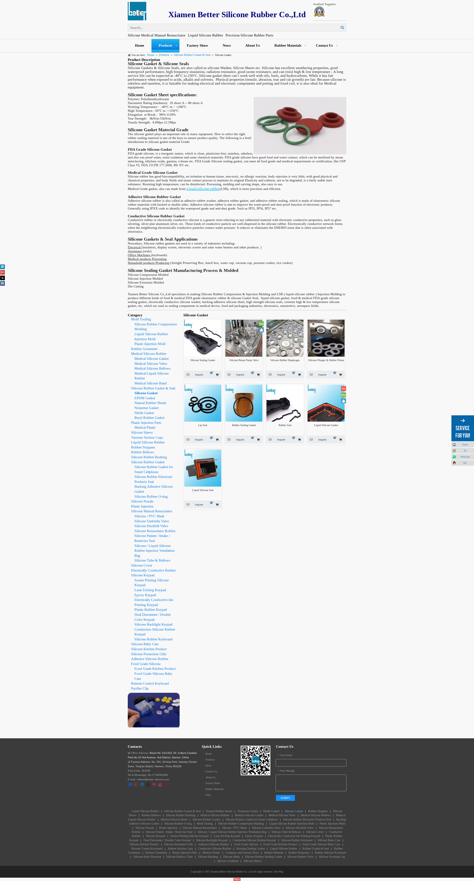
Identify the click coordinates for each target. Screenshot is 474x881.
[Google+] (136, 784)
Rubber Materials (287, 45)
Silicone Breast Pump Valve (243, 360)
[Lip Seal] (202, 402)
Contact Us (324, 45)
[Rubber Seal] (284, 402)
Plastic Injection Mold (150, 344)
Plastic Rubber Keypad (150, 610)
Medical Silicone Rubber (148, 354)
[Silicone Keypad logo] (137, 11)
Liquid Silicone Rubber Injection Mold (291, 823)
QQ (465, 463)
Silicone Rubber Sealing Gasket (263, 856)
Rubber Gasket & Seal (316, 848)
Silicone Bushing (208, 856)
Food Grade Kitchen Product (155, 669)
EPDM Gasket (144, 398)
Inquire (199, 374)
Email (465, 444)
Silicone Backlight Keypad (153, 624)
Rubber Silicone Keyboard (330, 852)
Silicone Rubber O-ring (151, 496)
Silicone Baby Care (144, 644)
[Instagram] (160, 784)
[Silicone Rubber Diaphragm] (284, 337)
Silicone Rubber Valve (300, 856)
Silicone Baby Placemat (147, 856)
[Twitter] (148, 784)
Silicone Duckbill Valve (151, 526)
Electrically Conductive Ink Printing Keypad (294, 836)
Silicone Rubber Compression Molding (241, 823)
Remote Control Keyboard (150, 683)
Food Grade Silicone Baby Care (321, 844)
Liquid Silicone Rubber (148, 442)
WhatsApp (465, 456)
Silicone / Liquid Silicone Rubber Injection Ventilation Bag (154, 550)
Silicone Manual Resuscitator (151, 511)
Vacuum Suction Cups (147, 437)
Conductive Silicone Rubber (214, 848)
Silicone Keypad (143, 575)
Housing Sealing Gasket (250, 848)
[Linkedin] (142, 784)
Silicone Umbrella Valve (151, 521)
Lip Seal (202, 425)
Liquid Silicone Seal (202, 490)
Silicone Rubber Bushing (149, 457)
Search (342, 27)
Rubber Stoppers (143, 447)
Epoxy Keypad (145, 595)
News (227, 45)
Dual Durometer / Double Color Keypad (167, 840)
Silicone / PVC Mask (149, 516)
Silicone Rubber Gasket (148, 462)
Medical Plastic (145, 427)
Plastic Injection (142, 506)
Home (139, 45)
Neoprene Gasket (146, 408)
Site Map (278, 871)
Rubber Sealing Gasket (244, 425)
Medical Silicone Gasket (151, 359)
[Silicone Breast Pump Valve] (243, 337)
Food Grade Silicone (146, 664)
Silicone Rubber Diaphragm (285, 360)
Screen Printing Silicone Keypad (189, 836)
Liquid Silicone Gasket (326, 425)
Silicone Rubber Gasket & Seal (153, 388)
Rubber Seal (285, 425)
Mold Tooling (141, 319)
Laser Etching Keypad (150, 590)
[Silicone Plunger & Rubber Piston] (326, 337)
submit (285, 797)
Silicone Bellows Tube (179, 856)
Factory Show (197, 45)
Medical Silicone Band (150, 383)
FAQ (208, 795)
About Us (252, 45)
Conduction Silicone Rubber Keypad (254, 840)
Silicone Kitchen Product (149, 649)
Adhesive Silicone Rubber (149, 659)
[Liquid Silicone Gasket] (326, 402)
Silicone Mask (231, 856)
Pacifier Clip (140, 688)
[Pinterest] (166, 784)
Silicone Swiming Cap (332, 856)
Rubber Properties (299, 852)
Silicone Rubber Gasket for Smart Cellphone (252, 819)
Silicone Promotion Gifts (148, 654)
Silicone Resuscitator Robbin (155, 531)
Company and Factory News (242, 852)
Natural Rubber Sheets (150, 403)
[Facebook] (130, 784)
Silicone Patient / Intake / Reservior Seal (169, 831)
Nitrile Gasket (144, 413)
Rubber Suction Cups (180, 848)
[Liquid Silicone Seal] (202, 467)
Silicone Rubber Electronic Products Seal (307, 819)
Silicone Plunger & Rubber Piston (326, 360)
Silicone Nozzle (142, 501)
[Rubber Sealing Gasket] (243, 402)
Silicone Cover (141, 565)
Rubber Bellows (142, 452)
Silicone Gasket (146, 393)
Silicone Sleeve (142, 432)
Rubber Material (273, 852)
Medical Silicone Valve (150, 364)
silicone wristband (227, 860)
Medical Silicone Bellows (152, 368)
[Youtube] (154, 784)
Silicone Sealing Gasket (202, 360)
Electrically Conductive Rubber (153, 570)
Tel (465, 450)
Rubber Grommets (144, 349)
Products (165, 45)
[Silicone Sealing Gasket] (202, 337)
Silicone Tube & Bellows (152, 560)
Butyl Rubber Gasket (149, 418)
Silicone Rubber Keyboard (153, 639)
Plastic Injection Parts (146, 423)
